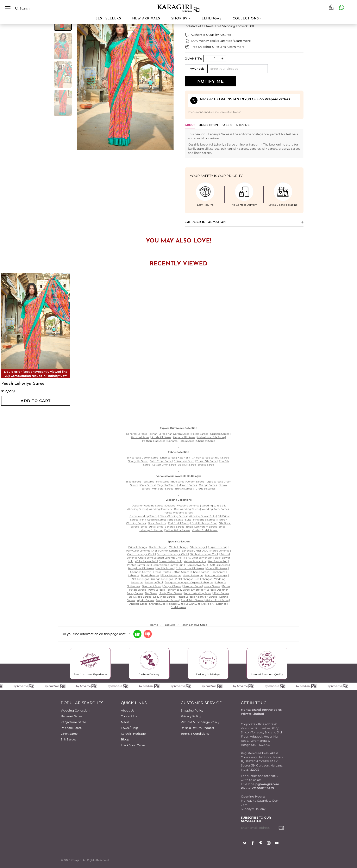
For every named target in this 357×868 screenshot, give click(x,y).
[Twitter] (244, 844)
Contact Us (129, 716)
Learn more (242, 41)
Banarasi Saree (71, 716)
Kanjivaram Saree (73, 722)
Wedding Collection (75, 710)
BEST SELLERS (108, 18)
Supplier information (205, 222)
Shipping (228, 26)
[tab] (208, 126)
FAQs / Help (129, 728)
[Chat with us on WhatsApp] (341, 7)
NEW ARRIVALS (146, 18)
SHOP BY (180, 18)
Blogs (125, 739)
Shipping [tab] (243, 125)
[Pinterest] (260, 844)
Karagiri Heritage (133, 733)
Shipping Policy (192, 710)
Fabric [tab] (227, 125)
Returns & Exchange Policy (200, 722)
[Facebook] (252, 844)
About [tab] (190, 125)
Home (154, 624)
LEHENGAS (211, 18)
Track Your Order (133, 745)
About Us (127, 710)
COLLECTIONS (246, 18)
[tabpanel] (244, 143)
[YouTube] (276, 844)
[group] (63, 46)
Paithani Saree (71, 728)
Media (125, 722)
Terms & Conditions (195, 733)
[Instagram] (268, 844)
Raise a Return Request (197, 728)
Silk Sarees (68, 739)
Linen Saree (69, 733)
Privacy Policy (191, 716)
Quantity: (193, 58)
